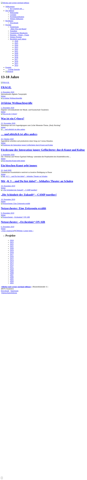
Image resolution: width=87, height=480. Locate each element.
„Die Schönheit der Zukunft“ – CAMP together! (29, 194)
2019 (16, 55)
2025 (16, 43)
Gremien (13, 15)
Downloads (14, 23)
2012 (12, 265)
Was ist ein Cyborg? (12, 118)
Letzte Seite (28, 231)
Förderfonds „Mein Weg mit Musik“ (18, 28)
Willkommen (10, 7)
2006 (12, 277)
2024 (16, 45)
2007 (12, 275)
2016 (16, 61)
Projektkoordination (17, 17)
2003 (12, 283)
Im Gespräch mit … (17, 9)
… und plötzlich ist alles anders (19, 134)
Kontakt (8, 67)
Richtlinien (9, 21)
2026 (16, 41)
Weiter (3, 96)
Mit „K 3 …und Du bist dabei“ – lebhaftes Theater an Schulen (37, 181)
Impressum (14, 291)
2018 (16, 57)
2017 (16, 59)
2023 (16, 47)
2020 (16, 53)
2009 (12, 271)
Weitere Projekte (16, 37)
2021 (16, 51)
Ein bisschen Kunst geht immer (19, 165)
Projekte (8, 25)
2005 (12, 279)
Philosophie (14, 13)
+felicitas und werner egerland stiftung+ (16, 287)
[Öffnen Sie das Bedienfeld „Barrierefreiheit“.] (2, 478)
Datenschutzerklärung (9, 293)
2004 (12, 281)
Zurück (8, 231)
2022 (16, 49)
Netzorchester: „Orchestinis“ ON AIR (23, 221)
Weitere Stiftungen (16, 19)
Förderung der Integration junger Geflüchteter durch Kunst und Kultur (43, 149)
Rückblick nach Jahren (18, 39)
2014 (16, 65)
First (3, 231)
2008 (12, 273)
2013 (12, 263)
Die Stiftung (9, 11)
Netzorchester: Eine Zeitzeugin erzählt (23, 208)
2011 (11, 267)
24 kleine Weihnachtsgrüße (16, 102)
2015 (16, 63)
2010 (12, 269)
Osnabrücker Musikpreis (19, 33)
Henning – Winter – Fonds (19, 35)
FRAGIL (6, 87)
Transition (13, 31)
